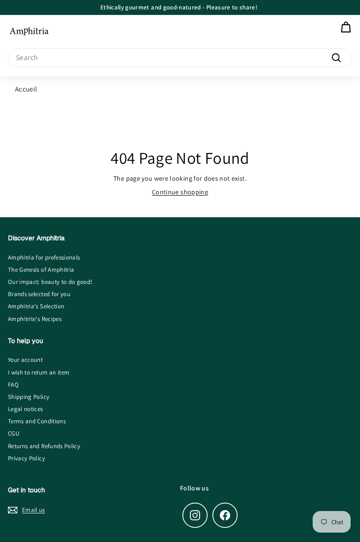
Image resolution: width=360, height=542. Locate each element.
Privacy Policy (26, 458)
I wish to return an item (38, 372)
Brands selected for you (39, 294)
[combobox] (180, 57)
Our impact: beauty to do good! (50, 282)
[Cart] (346, 27)
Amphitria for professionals (44, 257)
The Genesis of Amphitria (41, 270)
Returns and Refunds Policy (44, 446)
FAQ (13, 385)
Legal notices (25, 409)
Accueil (26, 88)
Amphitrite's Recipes (34, 319)
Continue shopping (180, 192)
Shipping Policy (28, 397)
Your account (25, 360)
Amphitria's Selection (36, 306)
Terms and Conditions (37, 421)
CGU (13, 433)
